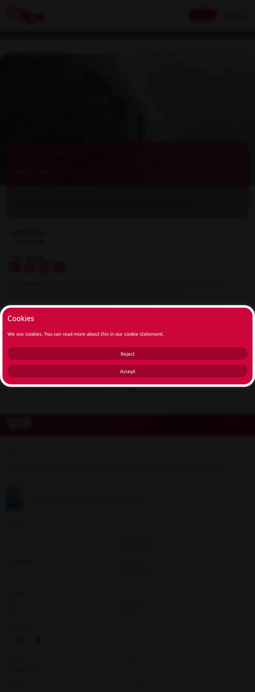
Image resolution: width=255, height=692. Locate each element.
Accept (127, 371)
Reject (128, 353)
